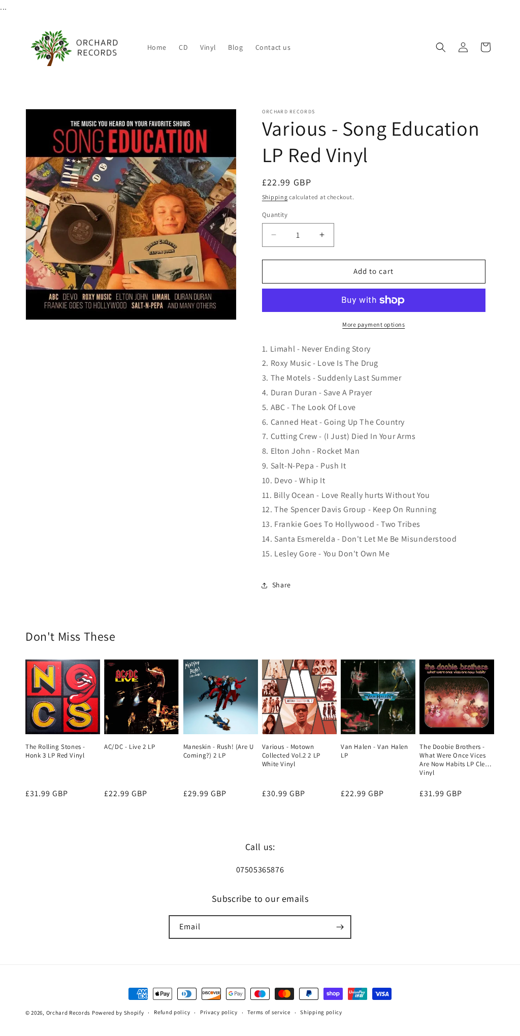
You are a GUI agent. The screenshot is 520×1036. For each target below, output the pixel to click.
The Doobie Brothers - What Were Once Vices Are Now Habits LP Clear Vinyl (455, 756)
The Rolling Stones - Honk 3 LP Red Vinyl (55, 751)
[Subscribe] (340, 927)
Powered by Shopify (118, 1012)
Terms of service (268, 1012)
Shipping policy (321, 1012)
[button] (441, 47)
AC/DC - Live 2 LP (129, 747)
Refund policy (172, 1012)
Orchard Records (68, 1012)
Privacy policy (219, 1012)
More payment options (373, 324)
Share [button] (281, 584)
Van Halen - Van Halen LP (374, 751)
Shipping (275, 197)
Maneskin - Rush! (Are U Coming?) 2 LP (218, 751)
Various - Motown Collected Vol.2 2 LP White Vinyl (291, 755)
